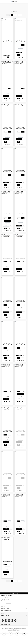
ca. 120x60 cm (19, 485)
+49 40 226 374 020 (5, 599)
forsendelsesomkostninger (12, 628)
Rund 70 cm (21, 48)
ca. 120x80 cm (19, 182)
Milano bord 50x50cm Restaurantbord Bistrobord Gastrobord (20, 41)
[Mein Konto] (10, 633)
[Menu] (4, 633)
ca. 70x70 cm (19, 95)
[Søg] (17, 633)
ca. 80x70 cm (19, 312)
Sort (18, 55)
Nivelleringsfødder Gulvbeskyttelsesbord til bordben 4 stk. (7, 41)
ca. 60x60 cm (6, 95)
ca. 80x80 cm (6, 355)
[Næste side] (19, 15)
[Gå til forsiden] (14, 1)
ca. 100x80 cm (6, 182)
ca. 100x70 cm (19, 442)
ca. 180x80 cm (19, 225)
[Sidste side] (21, 15)
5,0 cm (10, 88)
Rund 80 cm (21, 50)
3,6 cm (5, 88)
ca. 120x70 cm (6, 485)
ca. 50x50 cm (19, 52)
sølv (22, 55)
